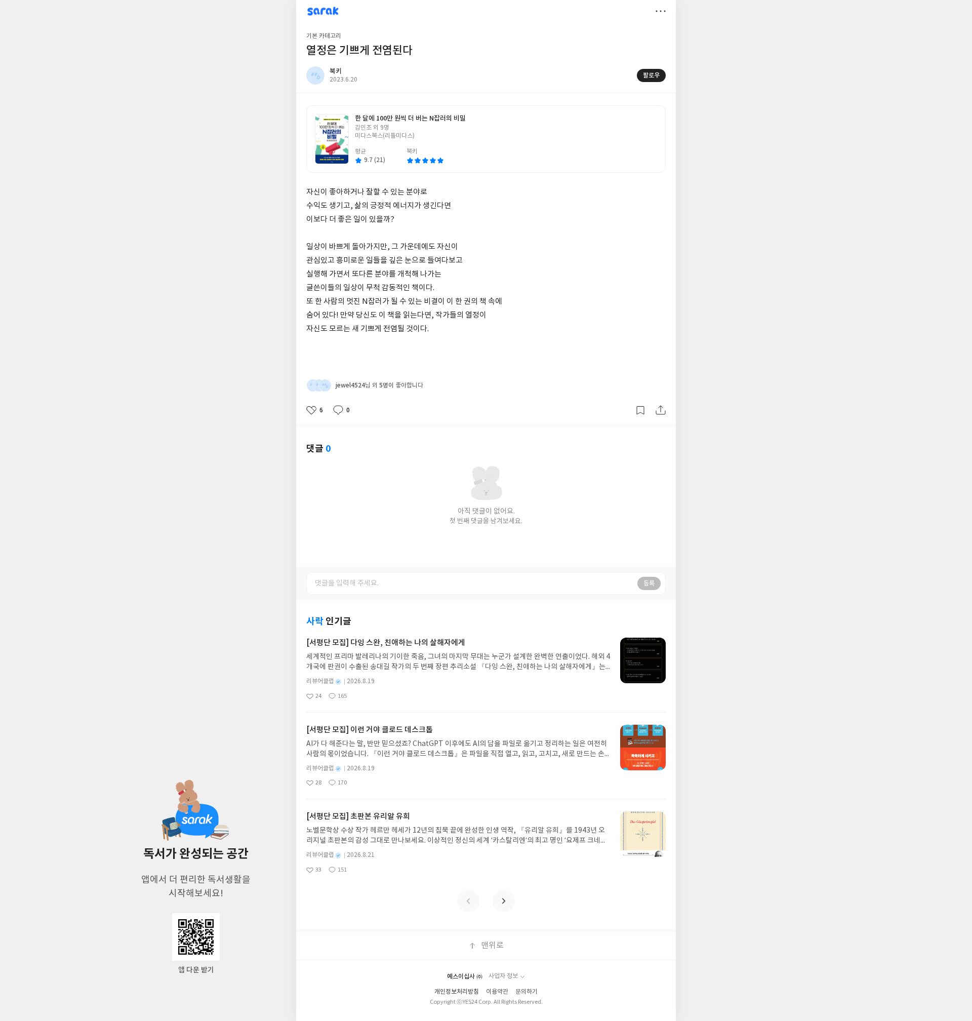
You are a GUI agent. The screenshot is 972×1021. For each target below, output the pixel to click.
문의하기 (526, 992)
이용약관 (497, 992)
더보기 (661, 11)
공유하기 (661, 410)
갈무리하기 (640, 410)
